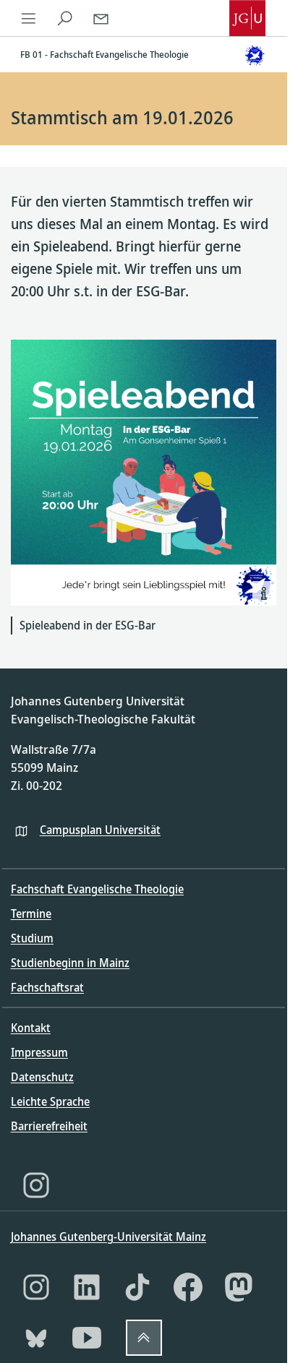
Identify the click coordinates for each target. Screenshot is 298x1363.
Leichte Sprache (50, 1101)
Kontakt (31, 1028)
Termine (31, 913)
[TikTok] (137, 1287)
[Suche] (65, 18)
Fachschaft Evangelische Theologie (97, 889)
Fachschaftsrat (47, 987)
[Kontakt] (101, 18)
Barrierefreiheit (49, 1126)
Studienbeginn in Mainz (70, 963)
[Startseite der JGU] (247, 18)
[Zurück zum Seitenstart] (144, 1338)
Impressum (39, 1052)
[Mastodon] (238, 1287)
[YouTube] (86, 1337)
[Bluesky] (36, 1337)
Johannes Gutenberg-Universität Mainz (108, 1236)
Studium (32, 938)
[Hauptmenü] (29, 18)
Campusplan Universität (100, 830)
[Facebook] (188, 1287)
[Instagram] (36, 1185)
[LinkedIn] (86, 1287)
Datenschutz (42, 1077)
